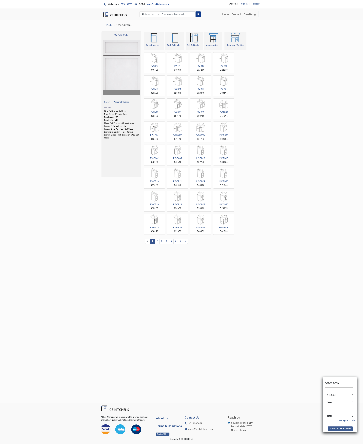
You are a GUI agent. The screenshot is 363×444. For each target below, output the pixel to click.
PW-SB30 (224, 204)
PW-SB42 (200, 227)
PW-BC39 (224, 135)
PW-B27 (223, 89)
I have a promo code (346, 420)
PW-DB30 (224, 181)
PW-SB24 (177, 204)
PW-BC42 (154, 158)
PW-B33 (177, 112)
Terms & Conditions (169, 426)
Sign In (244, 4)
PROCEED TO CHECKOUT (340, 429)
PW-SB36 (177, 227)
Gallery (107, 102)
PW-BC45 (177, 158)
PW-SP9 (154, 66)
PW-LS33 (224, 112)
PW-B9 (177, 66)
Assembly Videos (121, 102)
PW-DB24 (200, 181)
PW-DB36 (154, 204)
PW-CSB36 (200, 135)
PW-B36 (200, 112)
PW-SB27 (200, 204)
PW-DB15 (224, 158)
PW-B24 (200, 89)
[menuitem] (226, 14)
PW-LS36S (177, 135)
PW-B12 (200, 66)
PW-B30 (154, 112)
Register (255, 4)
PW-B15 (223, 66)
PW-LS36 (154, 135)
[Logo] (115, 409)
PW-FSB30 (223, 227)
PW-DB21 (177, 181)
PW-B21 (177, 89)
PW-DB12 (200, 158)
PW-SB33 (154, 227)
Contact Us (192, 417)
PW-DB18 (154, 181)
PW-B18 (154, 89)
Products (110, 25)
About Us (162, 418)
